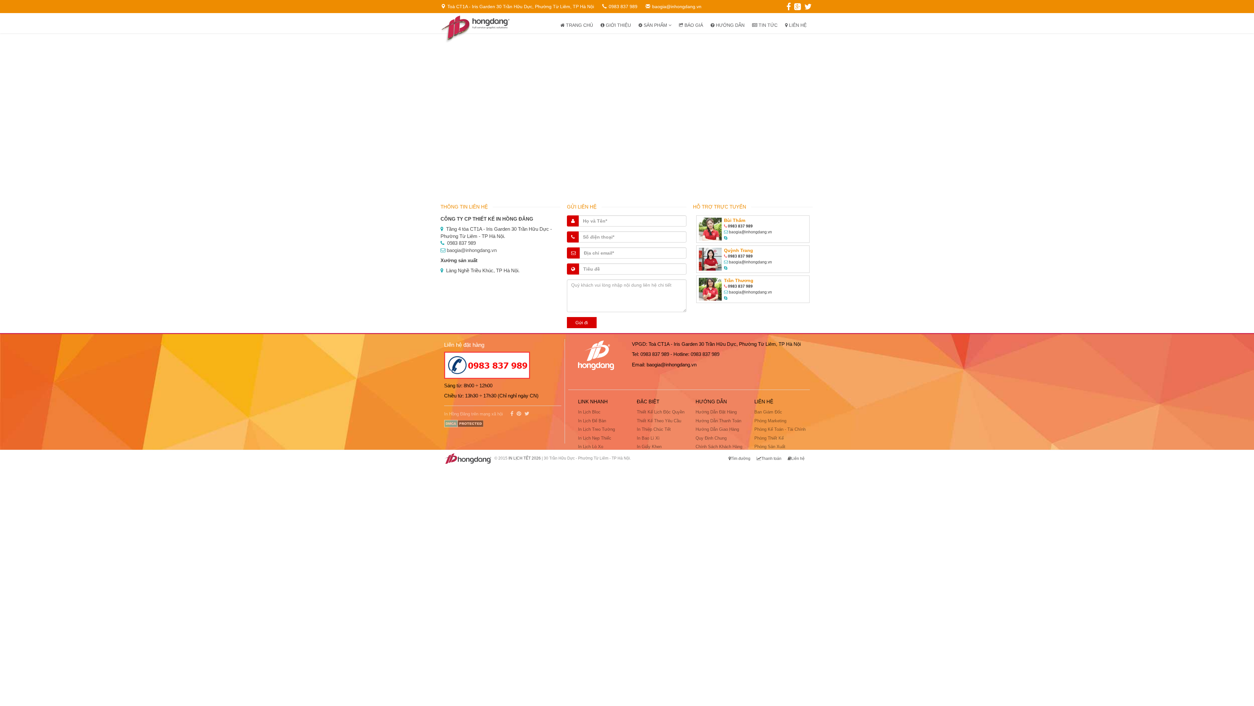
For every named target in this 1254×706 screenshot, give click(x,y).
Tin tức (767, 25)
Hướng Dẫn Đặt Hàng (716, 412)
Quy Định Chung (711, 438)
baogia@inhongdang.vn (472, 250)
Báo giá (693, 25)
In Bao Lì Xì (648, 438)
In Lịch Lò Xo (590, 446)
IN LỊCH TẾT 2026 (524, 458)
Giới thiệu (617, 25)
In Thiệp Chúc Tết (654, 429)
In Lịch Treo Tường (596, 429)
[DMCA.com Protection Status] (464, 423)
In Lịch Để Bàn (592, 420)
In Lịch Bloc (589, 412)
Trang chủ (579, 25)
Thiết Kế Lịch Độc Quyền (660, 412)
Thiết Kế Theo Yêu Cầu (659, 420)
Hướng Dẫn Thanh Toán (718, 420)
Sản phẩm (655, 25)
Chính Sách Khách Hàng (719, 446)
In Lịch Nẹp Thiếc (594, 438)
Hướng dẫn (730, 25)
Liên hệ (797, 25)
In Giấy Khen (649, 446)
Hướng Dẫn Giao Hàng (717, 429)
